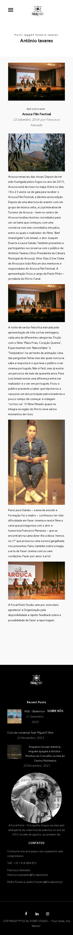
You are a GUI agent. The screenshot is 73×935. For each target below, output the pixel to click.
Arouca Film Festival (36, 114)
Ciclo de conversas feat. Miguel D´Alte (30, 732)
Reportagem (36, 109)
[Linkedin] (36, 914)
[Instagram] (47, 914)
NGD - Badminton (35, 711)
